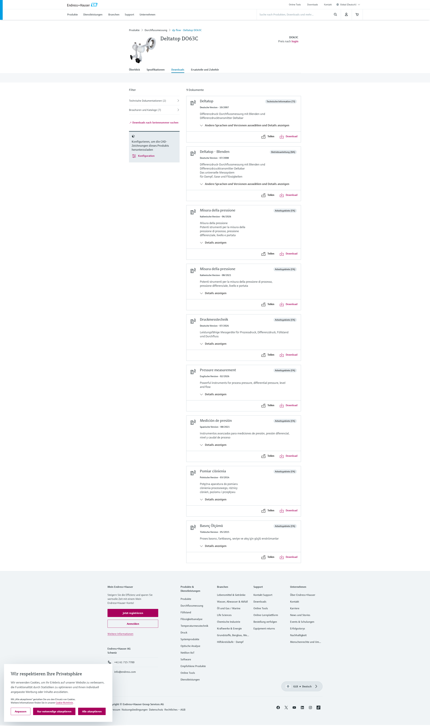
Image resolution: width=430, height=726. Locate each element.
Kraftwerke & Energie (229, 628)
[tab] (136, 70)
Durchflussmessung (156, 30)
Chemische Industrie (228, 621)
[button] (133, 613)
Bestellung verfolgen (265, 621)
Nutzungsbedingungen (135, 709)
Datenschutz (156, 709)
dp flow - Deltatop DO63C (187, 30)
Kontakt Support (262, 594)
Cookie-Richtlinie (64, 702)
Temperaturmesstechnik (194, 625)
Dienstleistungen (190, 679)
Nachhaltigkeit (298, 635)
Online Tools (295, 4)
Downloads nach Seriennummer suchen (155, 122)
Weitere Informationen (120, 633)
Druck (184, 632)
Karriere (294, 608)
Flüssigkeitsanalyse (191, 619)
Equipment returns (264, 628)
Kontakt (328, 4)
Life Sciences (224, 615)
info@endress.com (125, 671)
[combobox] (350, 4)
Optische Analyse (190, 646)
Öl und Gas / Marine (228, 608)
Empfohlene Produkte (193, 666)
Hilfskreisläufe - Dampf (230, 642)
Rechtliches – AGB (174, 709)
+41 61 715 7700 (124, 662)
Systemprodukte (190, 639)
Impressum (114, 709)
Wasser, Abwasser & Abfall (232, 601)
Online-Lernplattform (265, 615)
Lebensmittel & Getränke (231, 594)
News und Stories (300, 615)
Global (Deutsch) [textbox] (348, 4)
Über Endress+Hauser (302, 594)
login (295, 41)
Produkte (134, 30)
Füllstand (186, 612)
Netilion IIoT (188, 652)
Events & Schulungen (302, 621)
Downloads (312, 4)
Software (186, 659)
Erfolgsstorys (297, 628)
